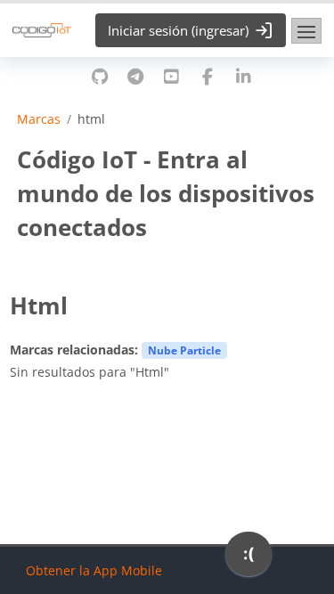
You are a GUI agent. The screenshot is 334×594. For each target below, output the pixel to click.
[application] (248, 558)
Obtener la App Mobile (94, 570)
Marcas (39, 119)
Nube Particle (184, 350)
